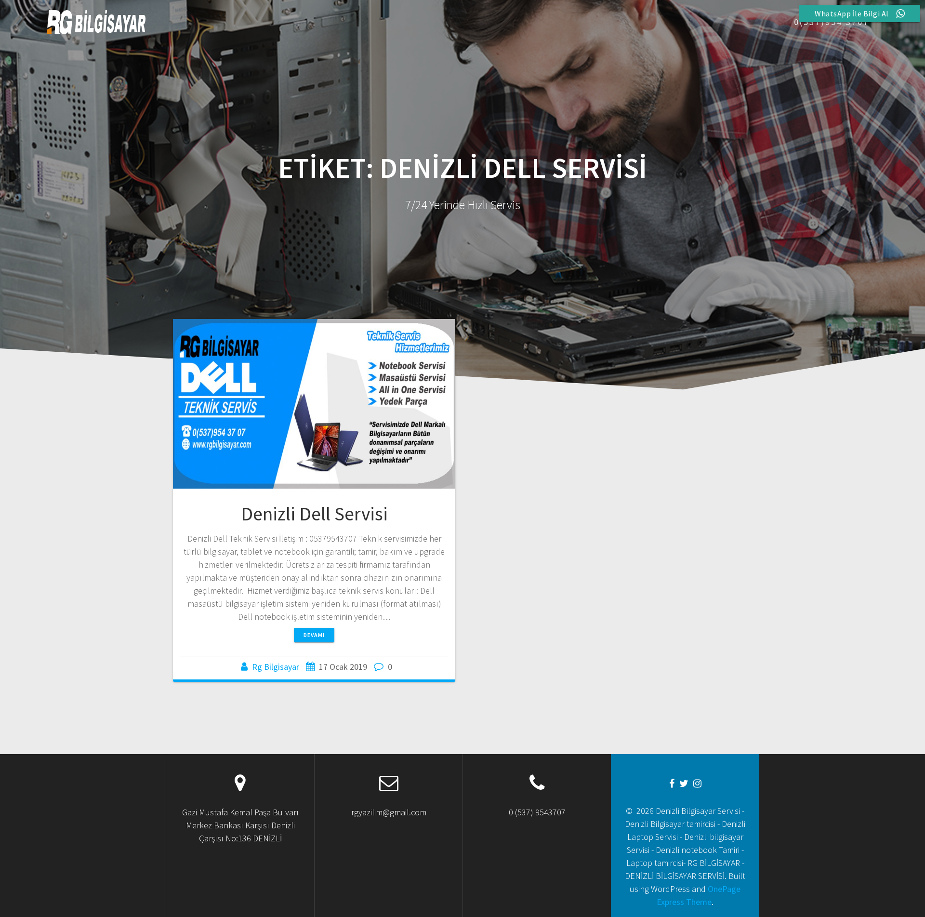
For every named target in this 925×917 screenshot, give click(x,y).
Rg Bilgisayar (275, 666)
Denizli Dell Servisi (314, 514)
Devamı (314, 634)
